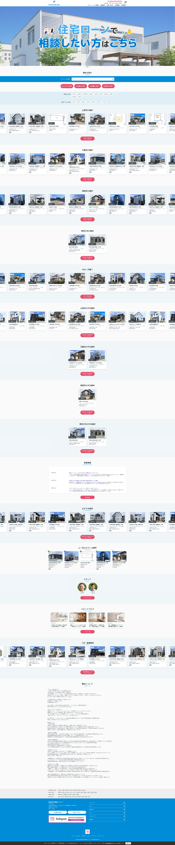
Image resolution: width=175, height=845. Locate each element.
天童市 (78, 102)
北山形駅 (79, 94)
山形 (59, 796)
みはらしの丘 (72, 792)
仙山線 (73, 794)
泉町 (82, 792)
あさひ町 (67, 792)
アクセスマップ (92, 816)
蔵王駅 (91, 94)
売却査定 (123, 5)
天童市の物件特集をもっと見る (87, 179)
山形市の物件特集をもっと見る (87, 138)
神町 (82, 796)
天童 (73, 796)
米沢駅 (79, 96)
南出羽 (85, 796)
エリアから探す (67, 86)
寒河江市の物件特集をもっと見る (87, 258)
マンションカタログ (76, 835)
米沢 (89, 796)
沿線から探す (81, 86)
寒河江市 (99, 102)
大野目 (88, 792)
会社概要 (117, 5)
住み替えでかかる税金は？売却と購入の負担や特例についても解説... (84, 480)
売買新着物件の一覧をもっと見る (87, 672)
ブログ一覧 (87, 631)
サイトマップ (101, 835)
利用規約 (84, 835)
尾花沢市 (93, 102)
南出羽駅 (74, 96)
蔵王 (70, 796)
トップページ (92, 802)
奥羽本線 (60, 794)
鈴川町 (95, 792)
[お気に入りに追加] (5, 124)
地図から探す (95, 86)
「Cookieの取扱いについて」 (110, 843)
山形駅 (73, 94)
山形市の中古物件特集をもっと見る (87, 335)
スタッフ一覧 (87, 598)
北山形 (62, 796)
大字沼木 (78, 792)
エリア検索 (95, 5)
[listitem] (58, 124)
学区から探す (109, 86)
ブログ (90, 812)
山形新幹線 (65, 794)
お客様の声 (91, 809)
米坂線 (77, 794)
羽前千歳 (66, 796)
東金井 (79, 796)
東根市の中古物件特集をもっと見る (87, 412)
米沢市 (88, 102)
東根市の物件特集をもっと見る (87, 219)
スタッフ (91, 806)
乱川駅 (100, 94)
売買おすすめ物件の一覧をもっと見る (87, 537)
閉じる (128, 843)
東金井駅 (106, 94)
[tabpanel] (87, 36)
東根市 (83, 102)
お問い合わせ (110, 5)
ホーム (89, 5)
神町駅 (111, 94)
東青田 (85, 792)
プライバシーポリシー (92, 835)
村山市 (104, 102)
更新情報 (87, 497)
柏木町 (59, 792)
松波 (63, 792)
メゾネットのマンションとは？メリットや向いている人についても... (84, 488)
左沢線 (70, 794)
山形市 (73, 102)
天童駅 (95, 94)
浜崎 (92, 792)
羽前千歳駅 (85, 94)
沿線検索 (102, 5)
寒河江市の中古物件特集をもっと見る (87, 451)
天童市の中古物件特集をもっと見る (87, 374)
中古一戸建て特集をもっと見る (87, 297)
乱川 (76, 796)
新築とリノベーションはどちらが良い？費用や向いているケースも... (84, 472)
